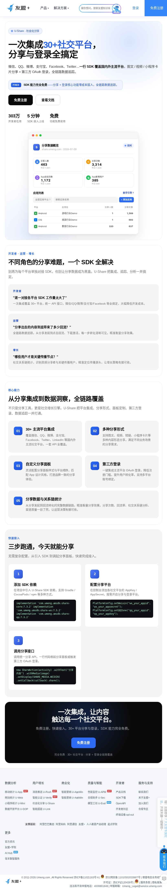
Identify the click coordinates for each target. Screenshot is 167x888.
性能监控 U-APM (97, 792)
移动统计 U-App (14, 792)
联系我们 (143, 792)
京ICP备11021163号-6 (86, 877)
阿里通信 (72, 824)
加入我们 (143, 803)
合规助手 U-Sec (96, 797)
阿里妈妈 (61, 824)
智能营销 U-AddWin (72, 797)
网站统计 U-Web (14, 797)
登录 (135, 8)
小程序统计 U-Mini (15, 803)
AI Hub (9, 853)
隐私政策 (157, 882)
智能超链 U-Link (41, 809)
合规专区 (143, 809)
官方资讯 (10, 841)
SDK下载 (121, 797)
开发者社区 (122, 809)
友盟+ (82, 824)
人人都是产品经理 (96, 824)
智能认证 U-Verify (42, 797)
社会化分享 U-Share (44, 803)
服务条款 (145, 882)
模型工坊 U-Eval (97, 803)
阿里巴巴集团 (47, 824)
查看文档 (48, 100)
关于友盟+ (144, 797)
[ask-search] (116, 9)
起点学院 (113, 824)
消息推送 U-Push (42, 792)
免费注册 (20, 100)
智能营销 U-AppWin (72, 792)
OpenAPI (121, 803)
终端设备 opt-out (125, 814)
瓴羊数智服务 (12, 858)
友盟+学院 (10, 847)
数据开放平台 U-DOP (16, 809)
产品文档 (121, 792)
